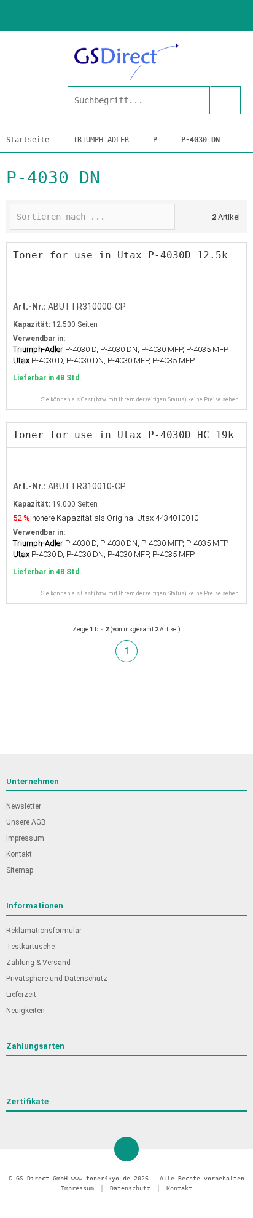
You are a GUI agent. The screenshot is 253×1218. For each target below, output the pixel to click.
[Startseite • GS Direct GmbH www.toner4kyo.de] (126, 61)
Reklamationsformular (44, 930)
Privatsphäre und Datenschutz (56, 978)
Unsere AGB (26, 822)
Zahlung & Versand (38, 962)
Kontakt (19, 854)
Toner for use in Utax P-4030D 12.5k (120, 255)
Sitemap (19, 870)
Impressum (25, 838)
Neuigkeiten (25, 1010)
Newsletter (23, 806)
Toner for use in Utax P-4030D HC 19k (123, 435)
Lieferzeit (21, 994)
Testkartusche (30, 946)
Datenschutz (130, 1188)
